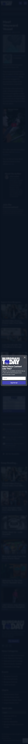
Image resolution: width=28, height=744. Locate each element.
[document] (14, 372)
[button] (25, 357)
